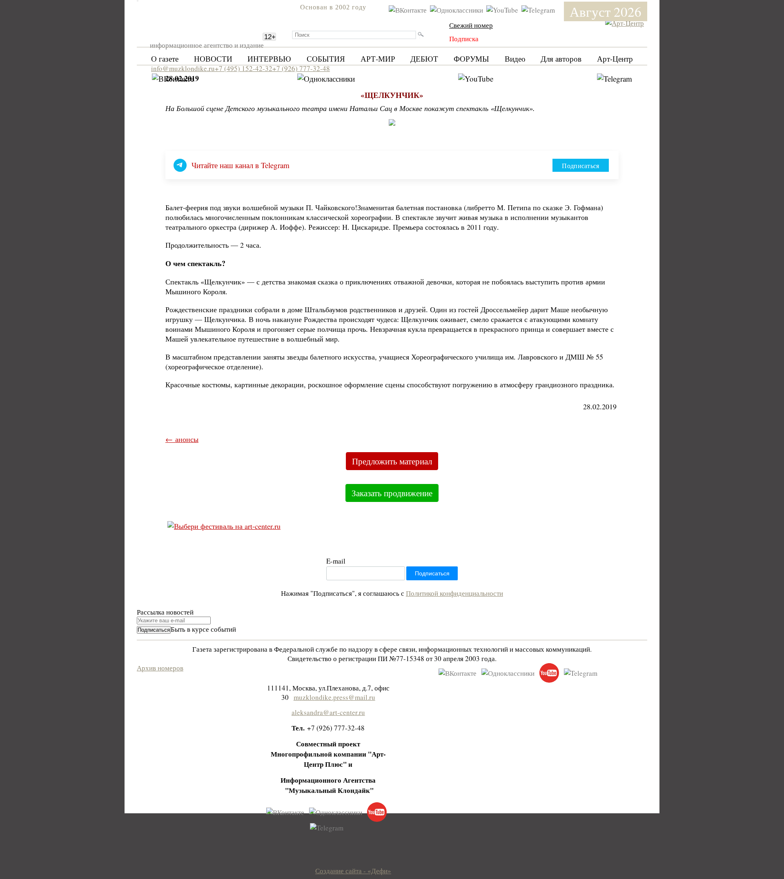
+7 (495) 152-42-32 (243, 68)
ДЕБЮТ (424, 58)
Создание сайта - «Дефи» (353, 870)
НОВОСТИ (213, 58)
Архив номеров (160, 668)
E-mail (335, 561)
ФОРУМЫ (471, 58)
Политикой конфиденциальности (454, 593)
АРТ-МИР (378, 58)
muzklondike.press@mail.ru (334, 697)
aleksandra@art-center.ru (328, 712)
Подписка (464, 38)
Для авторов (561, 58)
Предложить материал (392, 461)
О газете (164, 58)
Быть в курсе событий (203, 629)
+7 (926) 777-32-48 (301, 68)
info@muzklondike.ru (183, 68)
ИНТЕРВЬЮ (269, 58)
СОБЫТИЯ (326, 58)
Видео (515, 58)
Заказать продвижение (392, 493)
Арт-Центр (615, 58)
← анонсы (181, 439)
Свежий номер (471, 25)
